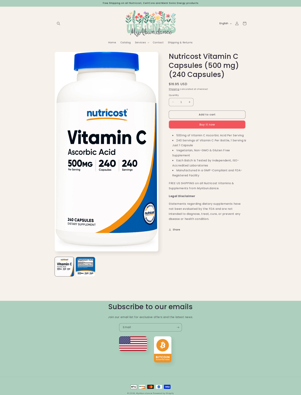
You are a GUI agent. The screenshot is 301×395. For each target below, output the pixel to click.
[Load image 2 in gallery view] (85, 266)
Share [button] (176, 229)
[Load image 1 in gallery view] (64, 266)
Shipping (174, 89)
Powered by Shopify (163, 393)
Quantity (174, 95)
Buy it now (207, 124)
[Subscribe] (178, 327)
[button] (58, 23)
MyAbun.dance (144, 393)
